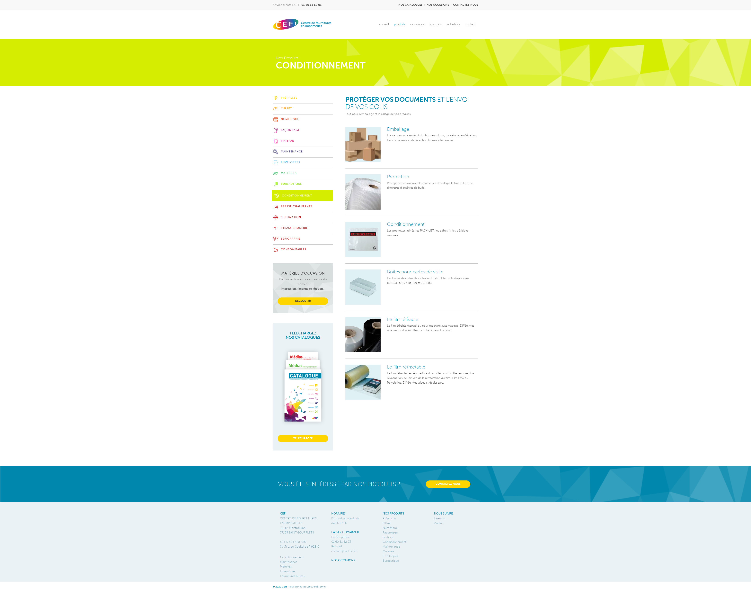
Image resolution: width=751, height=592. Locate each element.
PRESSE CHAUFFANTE (296, 206)
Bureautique (391, 560)
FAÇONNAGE (290, 130)
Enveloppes (390, 556)
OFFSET (286, 108)
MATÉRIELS (289, 173)
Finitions (388, 537)
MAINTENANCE (292, 151)
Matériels (388, 551)
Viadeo (438, 523)
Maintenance (391, 546)
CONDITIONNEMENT (297, 195)
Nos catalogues (410, 4)
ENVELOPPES (290, 162)
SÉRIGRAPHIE (291, 238)
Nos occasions (438, 4)
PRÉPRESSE (289, 97)
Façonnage (390, 532)
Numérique (390, 528)
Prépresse (389, 518)
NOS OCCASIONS (343, 560)
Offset (387, 523)
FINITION (287, 140)
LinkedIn (439, 518)
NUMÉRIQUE (290, 119)
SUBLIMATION (291, 217)
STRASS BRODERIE (294, 228)
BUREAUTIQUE (291, 184)
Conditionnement (394, 542)
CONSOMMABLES (293, 249)
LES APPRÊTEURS (316, 586)
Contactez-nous (465, 4)
